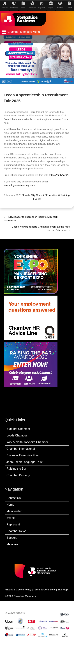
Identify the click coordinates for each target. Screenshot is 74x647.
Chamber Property (18, 475)
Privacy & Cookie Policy (18, 589)
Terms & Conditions (44, 589)
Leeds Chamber (16, 435)
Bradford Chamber (18, 428)
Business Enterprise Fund (23, 455)
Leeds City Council (33, 195)
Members (12, 544)
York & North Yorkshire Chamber (27, 442)
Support (11, 537)
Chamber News (16, 531)
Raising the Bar (16, 468)
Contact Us (13, 497)
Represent (13, 524)
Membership (14, 511)
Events (37, 198)
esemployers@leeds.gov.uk (19, 185)
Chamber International (20, 448)
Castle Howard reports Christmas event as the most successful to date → (41, 228)
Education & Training (58, 195)
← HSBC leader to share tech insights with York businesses (30, 218)
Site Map (63, 589)
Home (10, 504)
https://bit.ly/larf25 (59, 174)
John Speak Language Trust (24, 461)
